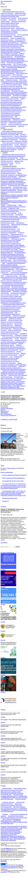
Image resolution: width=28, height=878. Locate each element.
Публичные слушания (19, 119)
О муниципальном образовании (15, 67)
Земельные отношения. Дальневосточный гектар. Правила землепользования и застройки (14, 44)
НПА (11, 164)
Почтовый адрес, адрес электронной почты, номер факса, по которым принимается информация (14, 189)
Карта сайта (13, 839)
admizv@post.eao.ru (12, 796)
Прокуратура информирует (16, 388)
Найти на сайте (5, 839)
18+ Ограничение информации (13, 839)
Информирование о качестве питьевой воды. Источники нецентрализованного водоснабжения (14, 89)
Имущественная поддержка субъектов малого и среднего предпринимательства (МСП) (14, 31)
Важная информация (7, 200)
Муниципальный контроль (9, 498)
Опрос (2, 197)
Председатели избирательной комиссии (13, 154)
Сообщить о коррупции (16, 195)
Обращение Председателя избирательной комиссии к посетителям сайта (13, 157)
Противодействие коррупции (9, 166)
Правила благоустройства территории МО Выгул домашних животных (12, 55)
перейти (3, 570)
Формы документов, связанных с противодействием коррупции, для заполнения (13, 175)
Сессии (16, 144)
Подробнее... (4, 542)
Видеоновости (22, 200)
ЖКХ (3, 67)
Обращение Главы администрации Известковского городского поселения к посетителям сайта (13, 15)
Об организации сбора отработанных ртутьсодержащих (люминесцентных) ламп (13, 109)
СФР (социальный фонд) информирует (13, 478)
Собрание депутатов (8, 129)
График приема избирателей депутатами (14, 138)
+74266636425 (23, 796)
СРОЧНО (3, 506)
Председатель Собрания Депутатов (12, 131)
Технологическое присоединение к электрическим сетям (11, 115)
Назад (2, 465)
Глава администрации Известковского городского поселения (13, 206)
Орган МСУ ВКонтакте (7, 799)
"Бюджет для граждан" (15, 122)
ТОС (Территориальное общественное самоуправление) (10, 118)
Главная (3, 205)
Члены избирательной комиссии (11, 819)
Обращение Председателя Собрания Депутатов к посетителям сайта (11, 133)
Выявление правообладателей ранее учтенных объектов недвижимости (11, 104)
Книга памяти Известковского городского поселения (12, 122)
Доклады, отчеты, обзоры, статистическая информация (13, 382)
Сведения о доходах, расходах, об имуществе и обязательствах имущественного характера (14, 148)
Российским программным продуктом (12, 865)
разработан (7, 870)
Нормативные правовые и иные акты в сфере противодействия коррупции (11, 358)
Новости (15, 200)
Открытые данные (20, 799)
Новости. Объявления (20, 136)
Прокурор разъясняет (16, 234)
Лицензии (20, 839)
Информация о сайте (7, 837)
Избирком (5, 152)
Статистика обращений (11, 197)
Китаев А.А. (5, 501)
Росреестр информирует (17, 38)
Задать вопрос (11, 384)
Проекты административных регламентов (14, 475)
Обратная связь (5, 195)
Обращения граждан (11, 80)
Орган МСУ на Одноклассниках (18, 797)
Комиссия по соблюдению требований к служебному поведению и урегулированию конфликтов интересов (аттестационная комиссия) (13, 183)
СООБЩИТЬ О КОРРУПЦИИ (9, 419)
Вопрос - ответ (23, 196)
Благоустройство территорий (10, 219)
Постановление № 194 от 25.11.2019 (12, 481)
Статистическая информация (18, 76)
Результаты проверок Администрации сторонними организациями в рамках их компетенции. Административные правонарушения (14, 93)
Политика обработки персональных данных (10, 834)
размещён (4, 872)
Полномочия (12, 19)
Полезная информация (7, 552)
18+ (2, 2)
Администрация (6, 9)
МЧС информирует (13, 202)
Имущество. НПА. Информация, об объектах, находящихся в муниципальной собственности (13, 41)
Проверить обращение (11, 196)
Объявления (4, 202)
